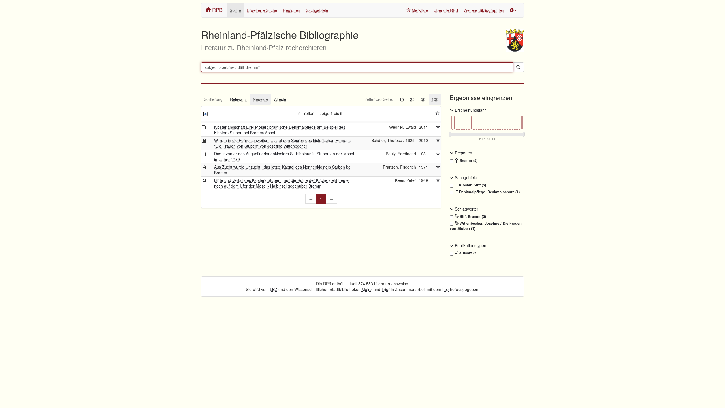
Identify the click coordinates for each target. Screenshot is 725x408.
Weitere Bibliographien (484, 10)
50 (423, 99)
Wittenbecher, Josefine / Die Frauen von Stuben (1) (486, 226)
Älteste (280, 99)
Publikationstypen (470, 245)
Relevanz (238, 99)
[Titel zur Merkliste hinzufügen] (438, 127)
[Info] (513, 10)
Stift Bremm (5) (472, 216)
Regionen (291, 10)
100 (435, 99)
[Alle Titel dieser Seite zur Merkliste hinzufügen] (438, 113)
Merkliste (419, 10)
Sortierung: (214, 99)
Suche (235, 10)
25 (412, 99)
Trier (385, 289)
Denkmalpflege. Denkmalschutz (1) (489, 191)
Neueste (260, 99)
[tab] (214, 99)
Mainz (367, 289)
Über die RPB (446, 10)
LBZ (273, 289)
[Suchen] (518, 67)
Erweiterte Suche (262, 10)
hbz (445, 289)
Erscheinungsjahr (470, 110)
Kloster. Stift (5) (472, 185)
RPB (217, 9)
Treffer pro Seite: (378, 99)
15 (401, 99)
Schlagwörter (466, 209)
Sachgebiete (317, 10)
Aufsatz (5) (467, 253)
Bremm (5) (467, 160)
